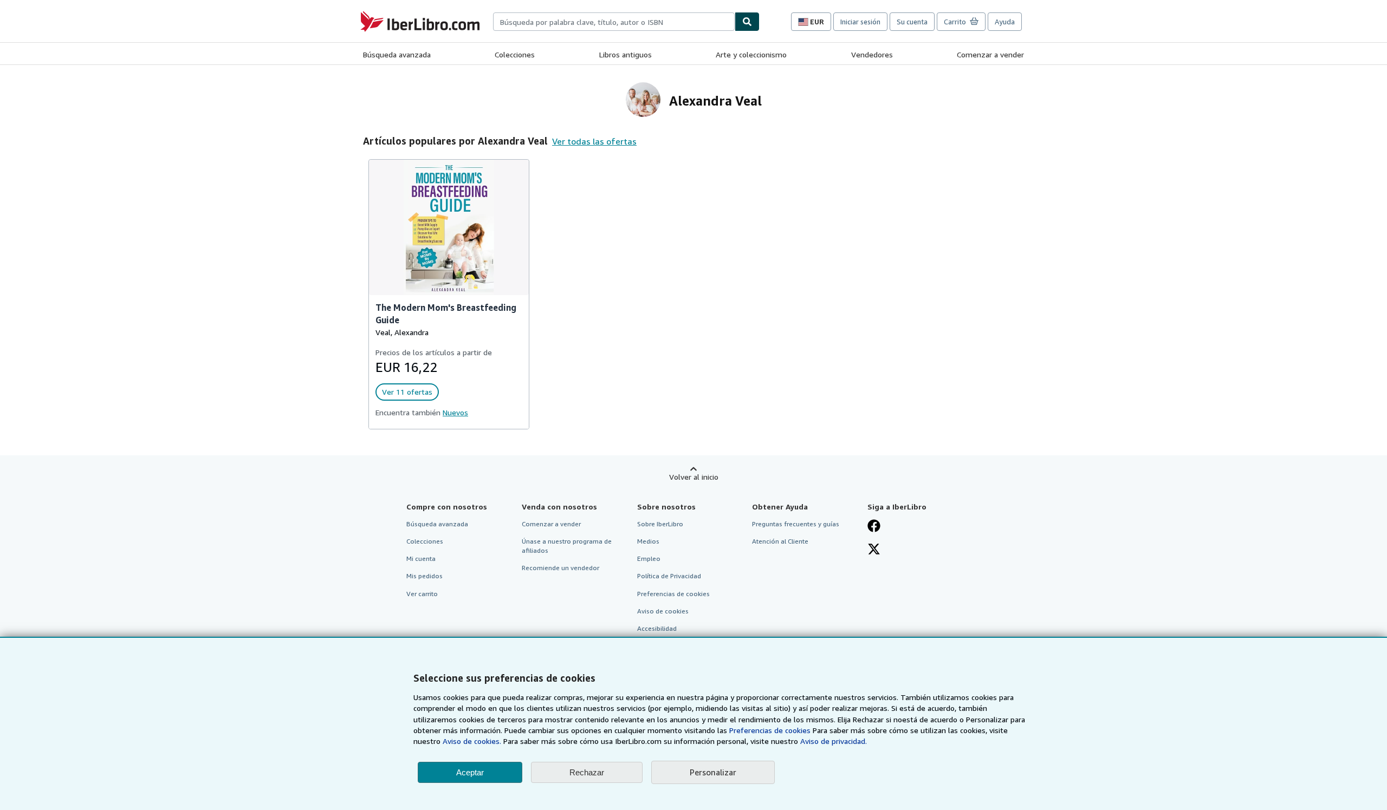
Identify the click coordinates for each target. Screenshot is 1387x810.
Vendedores (872, 54)
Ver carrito (422, 594)
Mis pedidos (424, 576)
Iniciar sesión (860, 21)
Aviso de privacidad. (833, 741)
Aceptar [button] (470, 772)
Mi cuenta (421, 558)
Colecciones (515, 54)
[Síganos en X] (873, 550)
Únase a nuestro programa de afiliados (567, 545)
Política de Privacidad (669, 576)
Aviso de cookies (663, 611)
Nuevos (455, 412)
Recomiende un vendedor (560, 568)
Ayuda (1005, 21)
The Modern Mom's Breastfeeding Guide (445, 313)
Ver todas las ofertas (594, 141)
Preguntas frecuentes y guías (795, 524)
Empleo (648, 558)
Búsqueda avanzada (397, 54)
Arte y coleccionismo (751, 54)
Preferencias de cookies (770, 730)
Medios (648, 541)
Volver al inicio (693, 476)
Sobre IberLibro (660, 524)
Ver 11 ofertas (407, 391)
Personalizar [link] (713, 772)
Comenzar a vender (990, 54)
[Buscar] (747, 21)
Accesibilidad (657, 628)
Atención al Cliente (780, 541)
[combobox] (614, 21)
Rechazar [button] (586, 772)
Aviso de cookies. (472, 741)
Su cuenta (912, 21)
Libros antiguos (625, 54)
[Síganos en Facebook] (873, 527)
